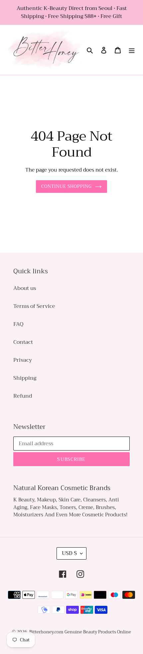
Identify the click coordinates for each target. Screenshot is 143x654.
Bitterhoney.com (46, 632)
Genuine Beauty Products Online (98, 632)
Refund (22, 396)
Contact (23, 342)
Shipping (24, 378)
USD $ (69, 553)
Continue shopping (66, 186)
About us (24, 288)
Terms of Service (34, 306)
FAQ (18, 324)
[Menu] (132, 50)
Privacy (22, 360)
